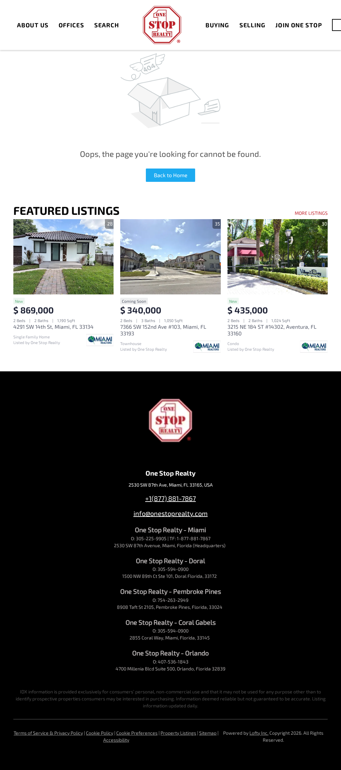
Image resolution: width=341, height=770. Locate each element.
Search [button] (106, 25)
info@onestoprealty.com (171, 513)
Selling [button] (252, 25)
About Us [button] (33, 25)
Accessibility (116, 740)
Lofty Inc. (258, 733)
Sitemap (207, 733)
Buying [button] (217, 25)
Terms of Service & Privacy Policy (48, 733)
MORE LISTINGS (311, 213)
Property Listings (178, 733)
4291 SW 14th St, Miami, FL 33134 (53, 326)
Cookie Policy (99, 733)
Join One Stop (298, 25)
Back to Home (170, 175)
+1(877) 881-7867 (170, 498)
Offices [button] (71, 25)
